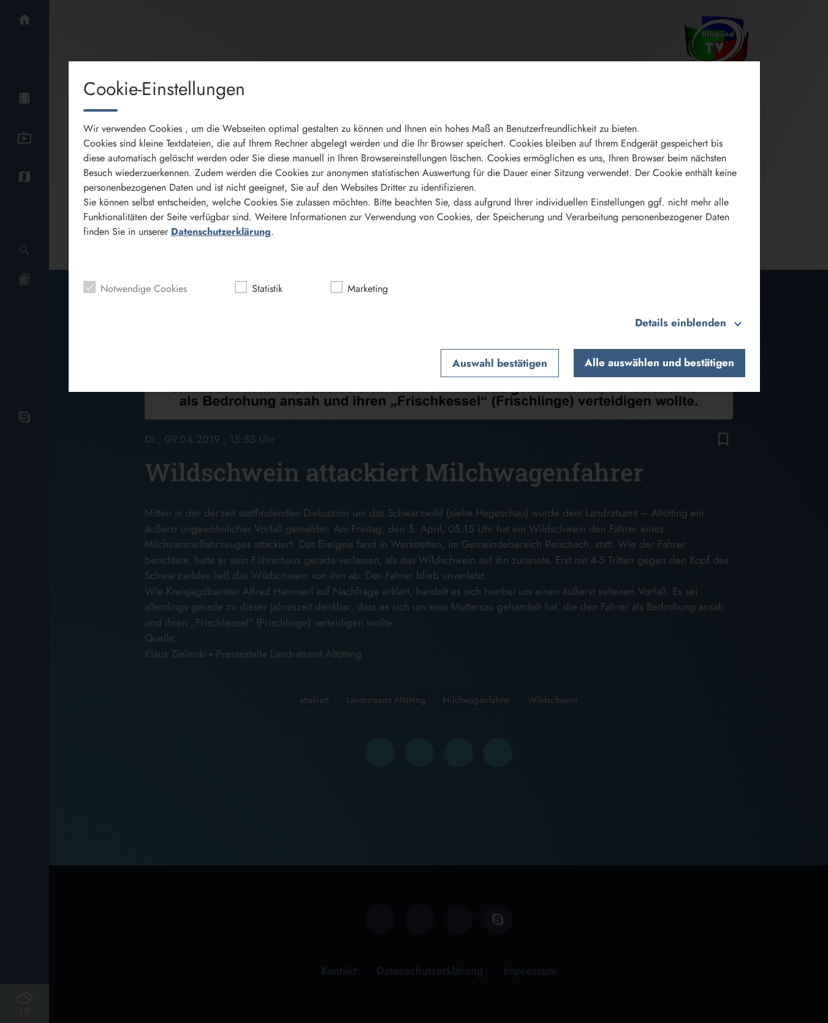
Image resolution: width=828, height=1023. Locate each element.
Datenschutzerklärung (221, 231)
